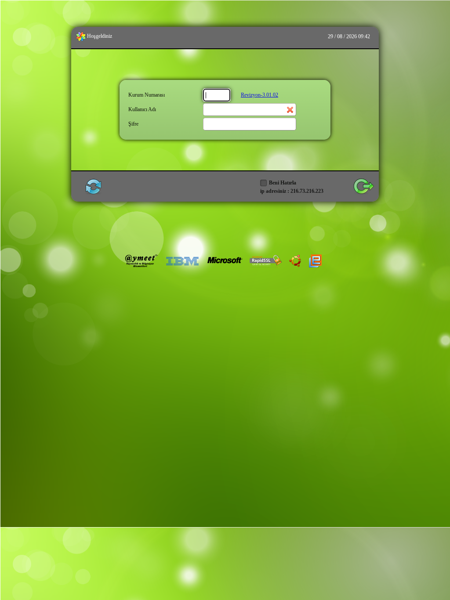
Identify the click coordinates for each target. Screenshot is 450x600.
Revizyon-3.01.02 (259, 95)
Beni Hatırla (282, 183)
